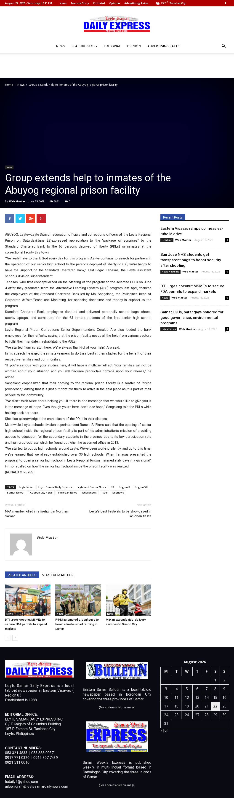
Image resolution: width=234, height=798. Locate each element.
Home (9, 85)
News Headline (170, 271)
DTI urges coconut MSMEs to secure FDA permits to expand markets (26, 624)
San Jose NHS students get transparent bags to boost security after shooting (190, 260)
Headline (167, 240)
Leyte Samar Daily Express (55, 487)
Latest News (169, 329)
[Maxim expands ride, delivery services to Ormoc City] (128, 600)
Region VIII (141, 487)
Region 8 (124, 487)
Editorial (99, 3)
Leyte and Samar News (91, 487)
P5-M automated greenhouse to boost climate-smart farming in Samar (77, 624)
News (62, 3)
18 (176, 706)
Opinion (114, 3)
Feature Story (80, 3)
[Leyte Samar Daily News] (117, 23)
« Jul (164, 730)
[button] (223, 46)
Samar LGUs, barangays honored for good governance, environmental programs (191, 317)
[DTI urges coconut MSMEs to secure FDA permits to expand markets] (28, 600)
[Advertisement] (117, 65)
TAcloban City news (40, 492)
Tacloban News (67, 492)
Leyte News (26, 487)
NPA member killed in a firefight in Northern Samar (37, 513)
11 (176, 697)
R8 (112, 487)
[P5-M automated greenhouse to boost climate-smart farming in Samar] (78, 600)
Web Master (17, 201)
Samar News (15, 492)
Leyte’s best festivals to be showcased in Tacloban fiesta (120, 513)
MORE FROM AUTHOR (58, 575)
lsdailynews (89, 492)
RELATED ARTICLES (22, 575)
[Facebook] (225, 3)
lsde (104, 492)
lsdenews (118, 492)
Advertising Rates (136, 3)
